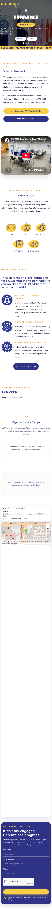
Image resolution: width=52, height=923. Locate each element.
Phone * (6, 869)
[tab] (23, 43)
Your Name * (7, 850)
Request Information (26, 892)
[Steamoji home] (10, 5)
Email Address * (9, 859)
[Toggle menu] (48, 3)
